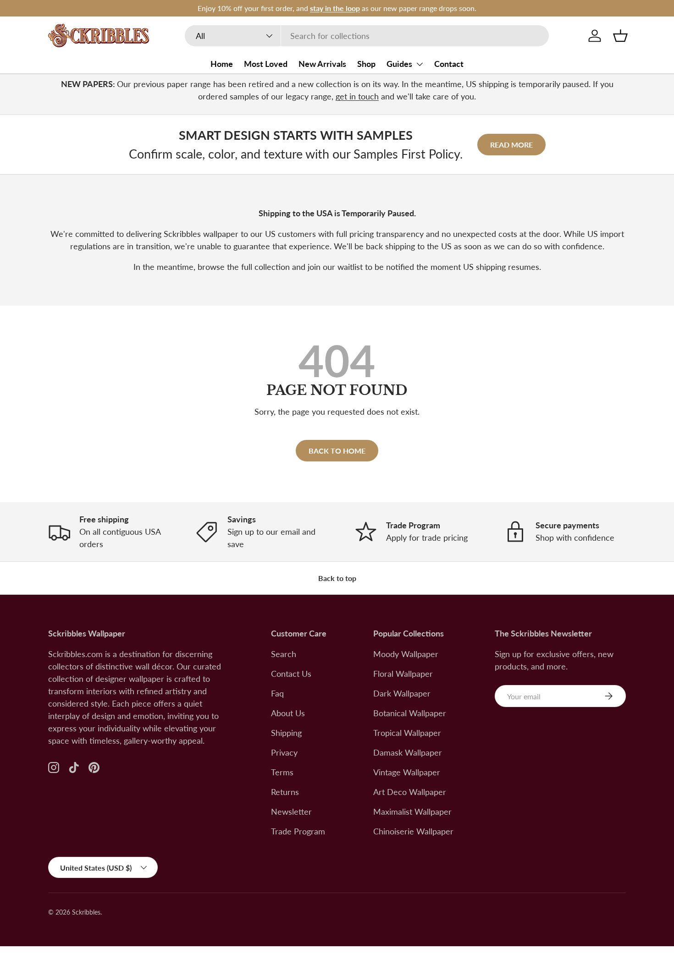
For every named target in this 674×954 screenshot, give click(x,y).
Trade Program (298, 831)
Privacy (284, 752)
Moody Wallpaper (405, 654)
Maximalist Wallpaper (412, 811)
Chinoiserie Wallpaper (413, 831)
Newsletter (291, 811)
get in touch (357, 96)
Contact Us (291, 674)
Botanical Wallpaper (409, 713)
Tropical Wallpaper (407, 733)
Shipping (286, 733)
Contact (449, 64)
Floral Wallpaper (403, 674)
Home (221, 64)
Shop (366, 64)
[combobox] (367, 35)
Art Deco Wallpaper (409, 792)
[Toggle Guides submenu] (419, 64)
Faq (277, 693)
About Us (288, 713)
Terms (282, 772)
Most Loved (265, 64)
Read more (511, 144)
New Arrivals (322, 64)
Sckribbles (86, 912)
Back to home (337, 450)
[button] (620, 36)
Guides (399, 64)
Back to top (337, 578)
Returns (285, 792)
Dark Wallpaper (402, 693)
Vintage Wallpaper (406, 772)
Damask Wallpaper (407, 752)
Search (283, 654)
